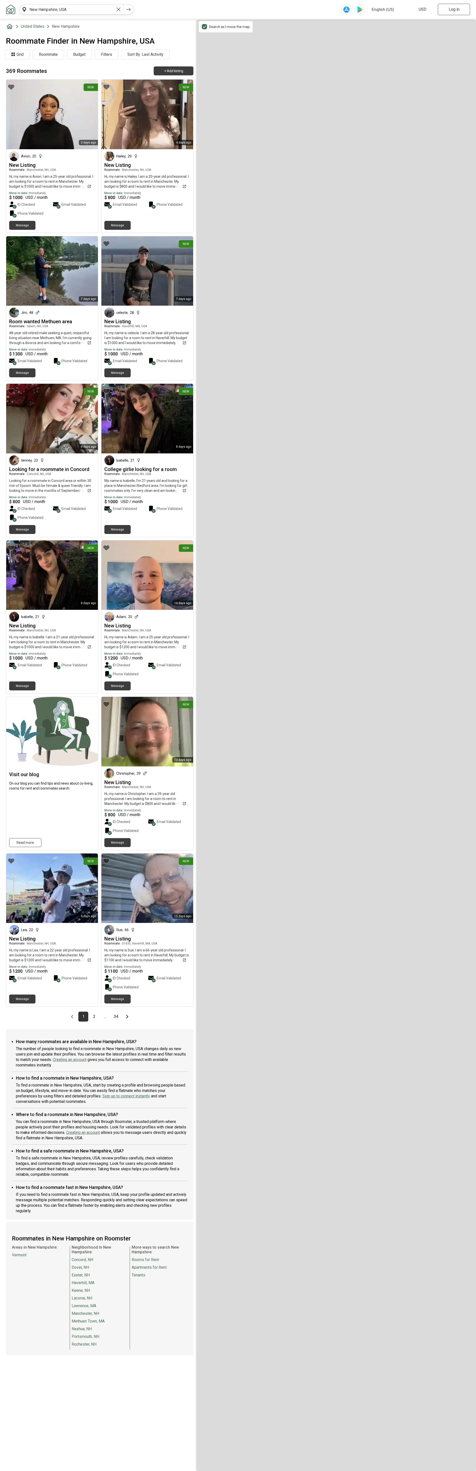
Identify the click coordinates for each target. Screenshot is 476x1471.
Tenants (138, 1275)
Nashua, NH (82, 1328)
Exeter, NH (81, 1275)
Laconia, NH (82, 1298)
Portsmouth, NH (85, 1336)
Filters (106, 54)
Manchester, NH (85, 1313)
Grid (20, 54)
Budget (79, 54)
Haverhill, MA (83, 1282)
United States (32, 26)
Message (22, 225)
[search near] (24, 9)
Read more (25, 843)
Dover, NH (80, 1267)
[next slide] (89, 114)
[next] (128, 9)
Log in (454, 9)
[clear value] (118, 9)
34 (117, 1016)
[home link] (10, 9)
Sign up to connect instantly (126, 1096)
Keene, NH (81, 1290)
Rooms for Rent (145, 1259)
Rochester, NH (84, 1344)
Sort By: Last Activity (145, 54)
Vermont (19, 1255)
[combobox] (71, 9)
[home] (10, 26)
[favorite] (11, 87)
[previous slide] (15, 114)
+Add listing (173, 71)
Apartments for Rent (149, 1267)
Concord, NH (82, 1259)
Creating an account (70, 1059)
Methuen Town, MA (88, 1321)
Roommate (48, 54)
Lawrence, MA (84, 1305)
